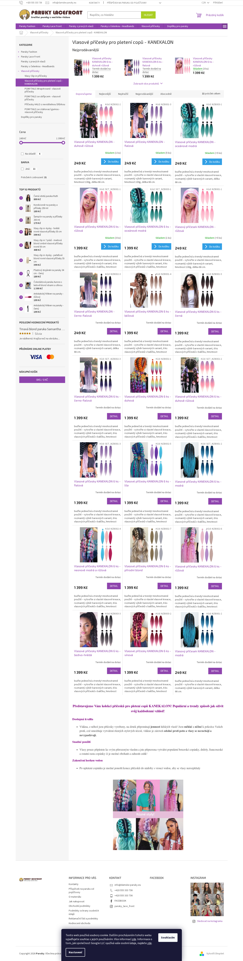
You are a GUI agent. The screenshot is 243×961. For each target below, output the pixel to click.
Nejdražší (123, 94)
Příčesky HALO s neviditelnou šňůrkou (45, 104)
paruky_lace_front (124, 906)
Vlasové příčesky (30, 71)
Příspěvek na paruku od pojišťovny (127, 3)
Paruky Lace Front (30, 57)
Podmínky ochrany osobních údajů (84, 912)
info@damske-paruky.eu (128, 885)
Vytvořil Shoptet (215, 953)
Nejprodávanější (144, 94)
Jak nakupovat (76, 901)
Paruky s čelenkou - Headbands (37, 66)
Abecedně (166, 94)
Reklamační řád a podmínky (83, 918)
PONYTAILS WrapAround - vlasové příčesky (43, 90)
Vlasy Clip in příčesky (36, 76)
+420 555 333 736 (124, 890)
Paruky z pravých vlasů (33, 61)
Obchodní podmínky (79, 906)
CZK (204, 2)
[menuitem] (27, 26)
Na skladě (32, 154)
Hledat (148, 14)
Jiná (30, 169)
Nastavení (75, 952)
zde (134, 939)
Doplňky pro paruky (31, 117)
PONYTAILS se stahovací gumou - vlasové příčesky (42, 111)
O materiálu (75, 897)
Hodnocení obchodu (79, 923)
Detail (114, 331)
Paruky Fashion (29, 52)
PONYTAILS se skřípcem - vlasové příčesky (43, 98)
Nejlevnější (105, 94)
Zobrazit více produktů (146, 83)
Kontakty (94, 3)
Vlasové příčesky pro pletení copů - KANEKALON (44, 82)
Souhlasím (168, 938)
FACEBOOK (120, 901)
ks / (42, 379)
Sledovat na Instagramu (209, 921)
